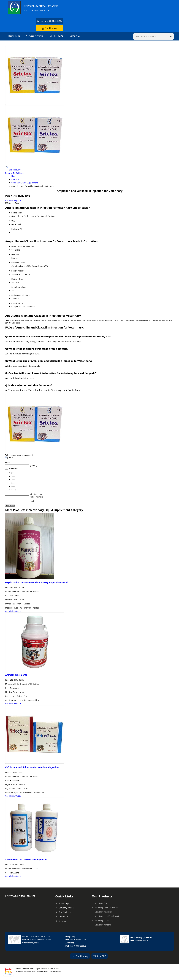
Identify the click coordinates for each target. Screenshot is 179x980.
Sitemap (62, 921)
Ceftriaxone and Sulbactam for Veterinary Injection (32, 767)
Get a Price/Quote (13, 200)
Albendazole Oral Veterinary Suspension (26, 859)
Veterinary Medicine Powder (106, 907)
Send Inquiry (50, 28)
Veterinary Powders (103, 925)
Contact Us (74, 35)
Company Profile (34, 35)
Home (14, 176)
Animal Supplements (16, 674)
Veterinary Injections (103, 912)
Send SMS (101, 956)
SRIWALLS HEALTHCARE (41, 8)
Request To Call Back (14, 173)
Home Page (14, 35)
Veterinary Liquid (102, 920)
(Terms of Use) (53, 968)
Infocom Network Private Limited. (49, 971)
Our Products (56, 35)
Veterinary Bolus (101, 903)
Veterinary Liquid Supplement (24, 182)
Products (15, 179)
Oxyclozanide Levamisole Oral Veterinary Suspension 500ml (36, 582)
